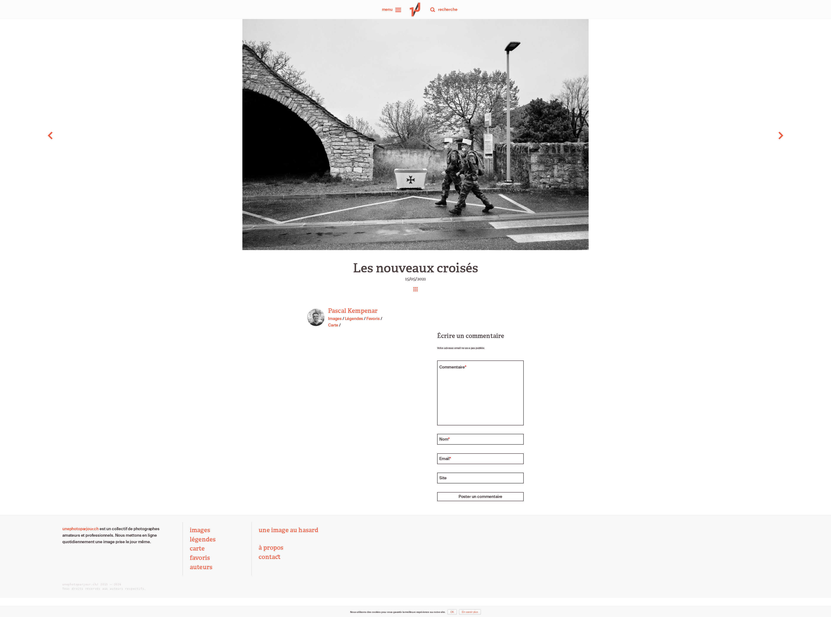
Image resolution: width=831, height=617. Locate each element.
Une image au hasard (288, 530)
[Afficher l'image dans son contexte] (415, 289)
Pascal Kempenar (353, 311)
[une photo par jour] (415, 9)
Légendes (354, 318)
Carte (333, 325)
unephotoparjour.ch (80, 528)
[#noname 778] (83, 135)
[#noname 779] (748, 135)
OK (452, 612)
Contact (270, 557)
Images (335, 318)
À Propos (271, 548)
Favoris (373, 318)
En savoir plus (470, 612)
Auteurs (201, 567)
